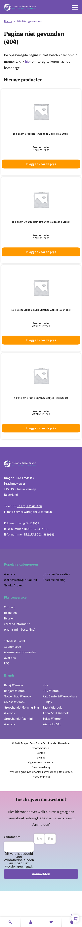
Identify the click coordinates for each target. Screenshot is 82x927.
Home (8, 21)
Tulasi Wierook (52, 719)
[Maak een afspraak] (10, 922)
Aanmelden (41, 873)
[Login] (30, 922)
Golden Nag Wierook (17, 696)
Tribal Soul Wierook (56, 713)
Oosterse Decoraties (56, 574)
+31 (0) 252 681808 (29, 506)
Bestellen (10, 613)
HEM (46, 685)
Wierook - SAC (52, 724)
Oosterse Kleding (54, 580)
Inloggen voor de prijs (41, 164)
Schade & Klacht (14, 641)
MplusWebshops (47, 771)
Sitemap (41, 757)
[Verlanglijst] (51, 922)
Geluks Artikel (13, 585)
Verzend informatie (17, 624)
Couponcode (12, 647)
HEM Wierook (51, 691)
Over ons (10, 658)
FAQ (6, 663)
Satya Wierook (52, 707)
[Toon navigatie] (75, 7)
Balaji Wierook (13, 685)
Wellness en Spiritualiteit (20, 580)
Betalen (9, 618)
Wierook (9, 574)
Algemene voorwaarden (20, 652)
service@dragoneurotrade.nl (33, 512)
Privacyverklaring (41, 767)
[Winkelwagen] (72, 922)
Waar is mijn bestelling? (19, 629)
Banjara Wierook (15, 691)
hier (28, 61)
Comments (12, 836)
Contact (9, 607)
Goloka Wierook (14, 702)
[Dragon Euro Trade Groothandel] (20, 7)
